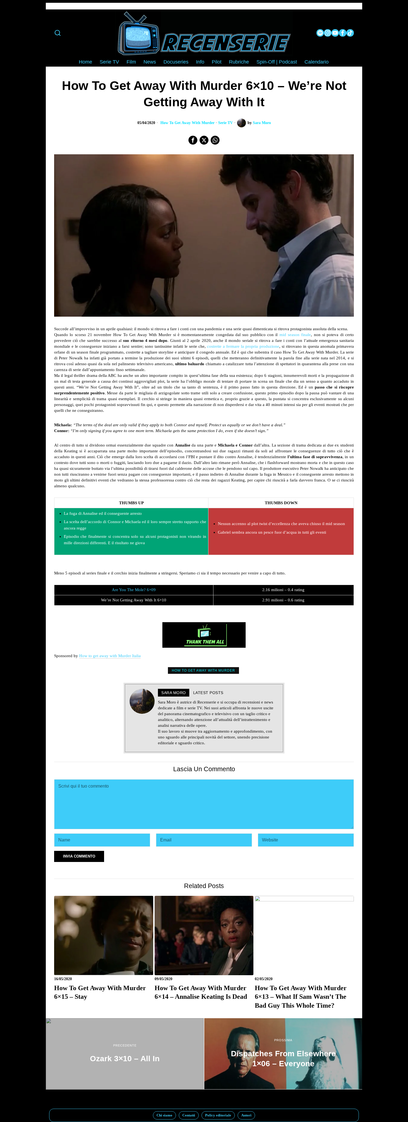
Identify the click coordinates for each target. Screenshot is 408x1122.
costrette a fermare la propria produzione (243, 346)
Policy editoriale (218, 1115)
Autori (246, 1115)
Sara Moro (262, 123)
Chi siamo (164, 1115)
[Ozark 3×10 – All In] (125, 1053)
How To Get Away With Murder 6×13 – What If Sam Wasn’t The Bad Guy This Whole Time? (301, 996)
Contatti (188, 1115)
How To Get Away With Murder (187, 123)
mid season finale (295, 334)
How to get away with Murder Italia (110, 656)
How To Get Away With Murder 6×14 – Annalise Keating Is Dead (201, 992)
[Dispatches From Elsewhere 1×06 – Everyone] (283, 1053)
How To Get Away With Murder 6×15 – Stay (100, 992)
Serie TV (225, 123)
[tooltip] (320, 33)
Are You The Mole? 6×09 (134, 590)
